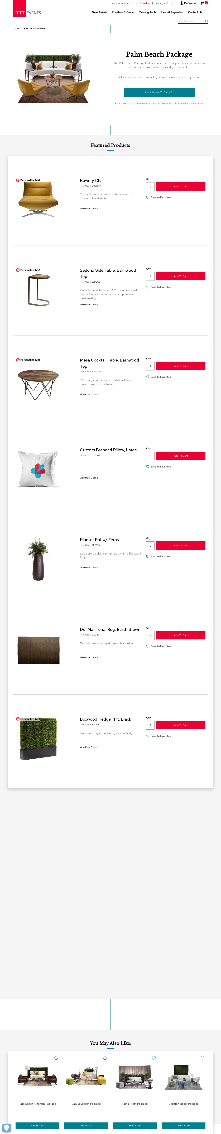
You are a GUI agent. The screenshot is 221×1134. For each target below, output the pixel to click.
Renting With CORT (165, 3)
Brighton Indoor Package (184, 1104)
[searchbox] (193, 21)
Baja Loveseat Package (86, 1104)
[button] (175, 197)
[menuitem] (99, 12)
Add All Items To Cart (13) (159, 92)
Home (16, 28)
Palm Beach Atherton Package (37, 1104)
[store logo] (27, 8)
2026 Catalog (143, 3)
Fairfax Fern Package (135, 1104)
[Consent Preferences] (6, 1128)
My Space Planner (121, 3)
